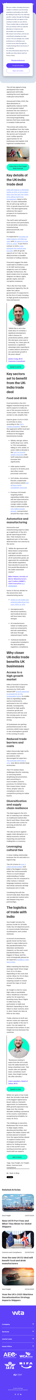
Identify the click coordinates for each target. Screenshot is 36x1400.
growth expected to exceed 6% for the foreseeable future (18, 693)
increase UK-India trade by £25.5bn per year (17, 238)
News (9, 1165)
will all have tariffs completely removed (19, 485)
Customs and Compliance (12, 1252)
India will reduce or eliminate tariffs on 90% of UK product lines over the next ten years (18, 192)
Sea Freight (15, 1163)
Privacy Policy (10, 55)
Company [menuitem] (6, 1324)
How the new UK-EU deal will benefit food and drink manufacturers (17, 1260)
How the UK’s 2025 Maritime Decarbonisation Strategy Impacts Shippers (17, 1297)
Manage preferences (18, 60)
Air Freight (25, 1163)
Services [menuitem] (5, 1331)
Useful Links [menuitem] (7, 1339)
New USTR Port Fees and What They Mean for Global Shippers (16, 1223)
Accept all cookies (18, 65)
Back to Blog (14, 1173)
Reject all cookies (18, 71)
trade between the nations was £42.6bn (16, 248)
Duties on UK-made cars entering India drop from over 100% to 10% (20, 602)
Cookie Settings (18, 1388)
